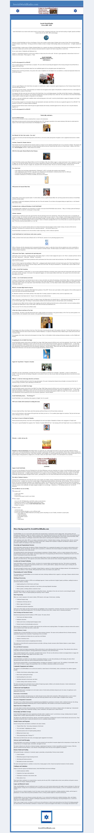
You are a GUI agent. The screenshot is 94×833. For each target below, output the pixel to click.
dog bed (73, 217)
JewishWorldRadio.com (25, 4)
